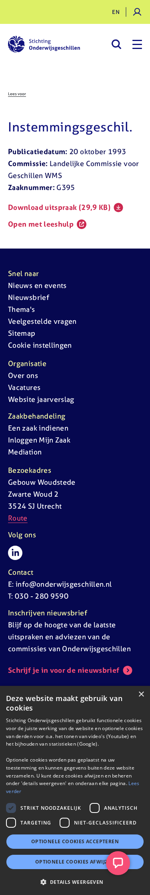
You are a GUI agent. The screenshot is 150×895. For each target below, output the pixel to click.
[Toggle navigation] (137, 44)
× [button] (141, 694)
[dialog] (75, 790)
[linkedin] (15, 553)
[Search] (116, 44)
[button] (75, 882)
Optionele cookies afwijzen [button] (75, 861)
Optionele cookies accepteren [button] (75, 841)
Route (18, 518)
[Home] (44, 44)
